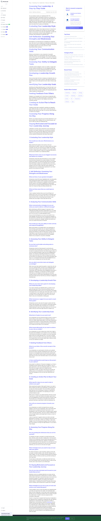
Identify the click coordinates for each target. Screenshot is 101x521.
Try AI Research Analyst (74, 27)
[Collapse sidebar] (6, 4)
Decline (72, 518)
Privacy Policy (58, 518)
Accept (67, 518)
